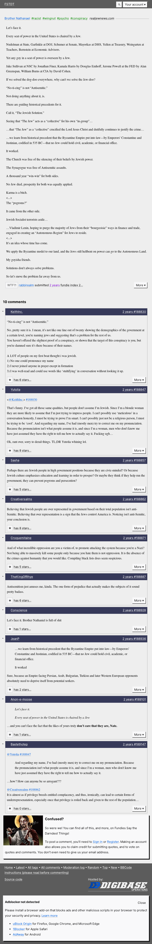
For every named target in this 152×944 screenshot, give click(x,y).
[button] (119, 5)
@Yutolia (13, 754)
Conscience (19, 610)
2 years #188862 (134, 499)
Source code (13, 879)
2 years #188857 (134, 460)
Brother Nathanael (17, 18)
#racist (36, 18)
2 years (54, 285)
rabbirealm (26, 285)
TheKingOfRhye (22, 577)
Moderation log (74, 867)
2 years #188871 (134, 538)
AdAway (18, 934)
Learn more (50, 915)
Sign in (98, 842)
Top (105, 867)
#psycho (63, 18)
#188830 (31, 399)
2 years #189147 (134, 744)
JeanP (15, 639)
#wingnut (49, 18)
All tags (33, 867)
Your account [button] (134, 4)
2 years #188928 (134, 610)
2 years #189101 (135, 699)
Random (93, 867)
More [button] (139, 285)
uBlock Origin (22, 924)
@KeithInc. (16, 399)
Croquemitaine (21, 538)
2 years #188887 (134, 577)
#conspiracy (78, 18)
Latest (20, 867)
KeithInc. (17, 312)
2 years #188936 (134, 639)
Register (113, 842)
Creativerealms (21, 499)
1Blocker (19, 929)
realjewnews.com (102, 18)
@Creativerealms (17, 789)
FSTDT (9, 4)
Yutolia (15, 389)
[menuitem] (135, 5)
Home (9, 867)
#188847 (25, 754)
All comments (50, 867)
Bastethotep (19, 744)
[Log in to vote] (11, 285)
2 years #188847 (134, 389)
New (114, 867)
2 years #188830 (134, 312)
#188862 (34, 789)
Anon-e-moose (21, 699)
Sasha (15, 460)
